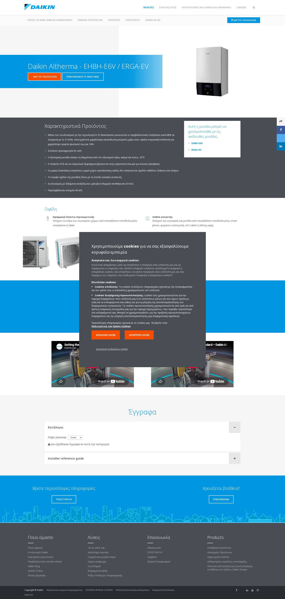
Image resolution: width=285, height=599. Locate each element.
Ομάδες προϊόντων (90, 20)
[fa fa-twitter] (242, 590)
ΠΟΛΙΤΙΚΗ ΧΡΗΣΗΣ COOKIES (99, 589)
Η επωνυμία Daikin (38, 552)
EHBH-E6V (197, 143)
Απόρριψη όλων (139, 335)
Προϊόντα (114, 20)
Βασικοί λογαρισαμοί (158, 561)
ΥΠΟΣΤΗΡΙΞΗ (132, 20)
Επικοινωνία (154, 547)
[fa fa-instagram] (257, 590)
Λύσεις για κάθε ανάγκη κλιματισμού (49, 20)
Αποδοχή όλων (105, 335)
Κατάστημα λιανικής (98, 552)
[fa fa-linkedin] (247, 590)
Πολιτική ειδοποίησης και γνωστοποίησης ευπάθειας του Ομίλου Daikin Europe (229, 568)
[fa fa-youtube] (252, 590)
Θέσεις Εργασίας (37, 575)
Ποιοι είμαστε (35, 547)
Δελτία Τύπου (35, 570)
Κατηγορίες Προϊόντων (219, 552)
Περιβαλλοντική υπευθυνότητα (45, 561)
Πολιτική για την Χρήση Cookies (111, 326)
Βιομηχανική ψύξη (98, 570)
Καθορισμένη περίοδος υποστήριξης (227, 561)
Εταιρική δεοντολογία (163, 589)
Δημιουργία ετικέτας (218, 556)
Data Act (29, 594)
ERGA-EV (196, 149)
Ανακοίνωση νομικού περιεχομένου (64, 589)
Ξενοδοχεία (94, 566)
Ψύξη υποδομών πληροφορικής (105, 575)
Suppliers (152, 556)
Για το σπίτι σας (96, 547)
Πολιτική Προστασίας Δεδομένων (132, 589)
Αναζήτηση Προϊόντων (219, 547)
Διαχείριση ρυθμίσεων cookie (112, 349)
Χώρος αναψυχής (97, 561)
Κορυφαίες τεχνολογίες (40, 556)
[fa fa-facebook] (236, 590)
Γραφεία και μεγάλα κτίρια (102, 556)
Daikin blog (152, 20)
